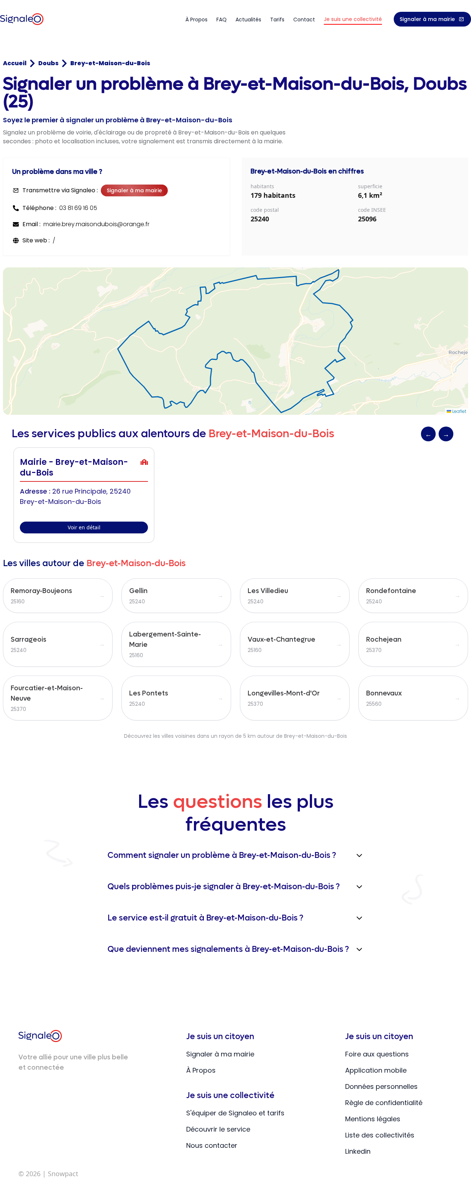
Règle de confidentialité (383, 1102)
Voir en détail (84, 527)
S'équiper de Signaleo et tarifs (235, 1113)
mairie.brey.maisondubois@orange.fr (96, 224)
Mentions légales (372, 1118)
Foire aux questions (377, 1054)
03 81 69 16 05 (78, 208)
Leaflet (458, 411)
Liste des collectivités (379, 1135)
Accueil (14, 63)
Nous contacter (211, 1145)
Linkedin (358, 1151)
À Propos (201, 1070)
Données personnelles (381, 1086)
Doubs (48, 63)
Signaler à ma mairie (427, 19)
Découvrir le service (218, 1129)
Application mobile (376, 1070)
